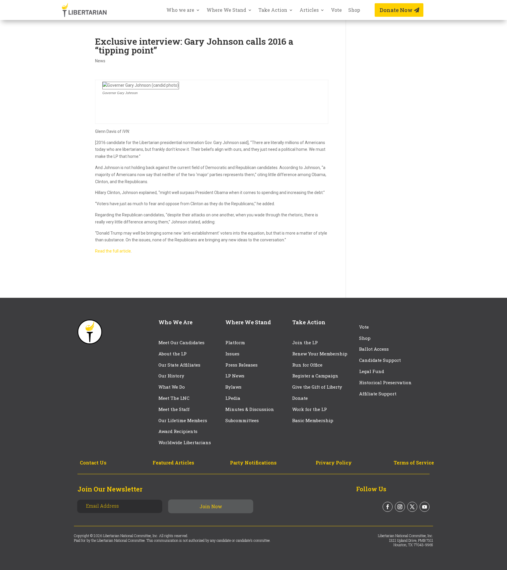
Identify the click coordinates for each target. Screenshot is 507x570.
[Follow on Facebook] (388, 507)
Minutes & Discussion (249, 409)
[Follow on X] (412, 507)
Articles (309, 10)
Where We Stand (226, 10)
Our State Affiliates (179, 365)
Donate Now (396, 10)
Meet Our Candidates (181, 342)
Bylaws (233, 387)
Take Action (272, 10)
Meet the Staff (174, 409)
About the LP (172, 354)
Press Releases (241, 365)
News (100, 60)
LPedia (232, 398)
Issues (232, 354)
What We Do (171, 387)
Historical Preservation (385, 382)
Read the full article (113, 251)
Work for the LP (309, 409)
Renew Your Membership (319, 354)
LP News (234, 376)
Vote (336, 10)
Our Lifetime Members (182, 420)
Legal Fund (371, 371)
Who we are (180, 10)
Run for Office (307, 365)
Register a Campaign (315, 376)
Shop (354, 10)
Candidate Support (380, 360)
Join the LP (305, 342)
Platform (235, 342)
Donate (300, 398)
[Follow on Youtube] (425, 507)
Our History (171, 376)
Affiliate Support (377, 394)
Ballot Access (374, 349)
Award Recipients (177, 431)
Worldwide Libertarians (184, 442)
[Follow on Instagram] (400, 507)
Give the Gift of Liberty (317, 387)
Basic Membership (312, 420)
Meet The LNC (174, 398)
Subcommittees (242, 420)
